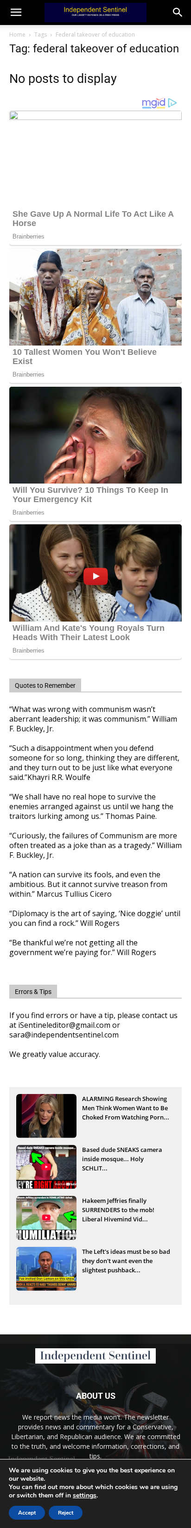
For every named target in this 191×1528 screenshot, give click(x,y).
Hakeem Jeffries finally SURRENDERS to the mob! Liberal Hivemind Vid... (118, 1209)
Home (17, 34)
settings (84, 1495)
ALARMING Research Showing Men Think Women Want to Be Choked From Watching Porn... (125, 1107)
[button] (178, 12)
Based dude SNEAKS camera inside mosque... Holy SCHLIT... (122, 1158)
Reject (65, 1512)
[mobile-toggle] (16, 12)
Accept (27, 1512)
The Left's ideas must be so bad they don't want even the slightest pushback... (126, 1260)
